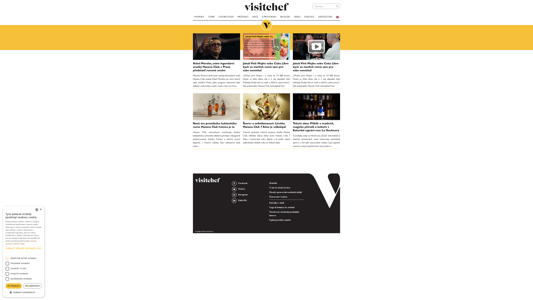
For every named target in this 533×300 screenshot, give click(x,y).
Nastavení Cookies (278, 196)
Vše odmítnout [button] (32, 286)
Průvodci (243, 16)
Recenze (285, 16)
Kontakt (273, 183)
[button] (24, 250)
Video (297, 16)
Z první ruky (269, 16)
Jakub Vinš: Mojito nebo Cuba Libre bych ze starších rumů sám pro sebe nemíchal (266, 67)
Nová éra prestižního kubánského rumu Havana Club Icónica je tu (215, 125)
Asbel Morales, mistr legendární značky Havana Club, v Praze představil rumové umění (213, 67)
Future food (226, 16)
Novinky (199, 16)
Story (211, 16)
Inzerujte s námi (276, 202)
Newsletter (325, 16)
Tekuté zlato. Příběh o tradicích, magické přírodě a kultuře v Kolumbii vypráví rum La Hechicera (316, 127)
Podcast (309, 16)
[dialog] (23, 251)
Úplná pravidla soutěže (280, 219)
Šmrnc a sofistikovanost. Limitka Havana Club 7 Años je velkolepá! (264, 125)
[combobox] (36, 209)
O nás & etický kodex (279, 187)
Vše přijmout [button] (13, 286)
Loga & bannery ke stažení (281, 207)
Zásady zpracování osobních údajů (285, 192)
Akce (255, 16)
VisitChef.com (266, 7)
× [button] (41, 209)
